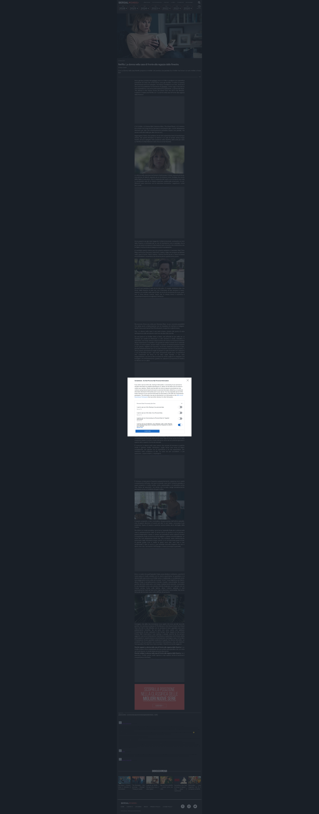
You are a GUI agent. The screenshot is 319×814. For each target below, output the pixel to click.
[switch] (180, 407)
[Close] (188, 380)
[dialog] (159, 407)
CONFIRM (147, 431)
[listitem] (159, 403)
